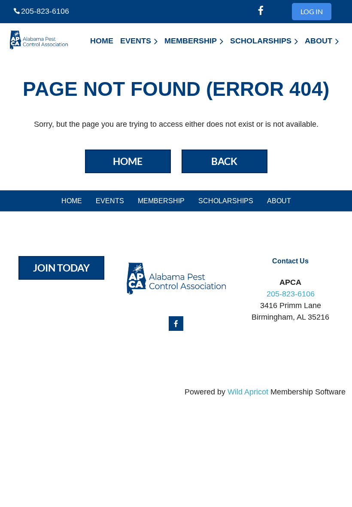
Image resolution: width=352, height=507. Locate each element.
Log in (311, 11)
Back (224, 161)
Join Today (61, 268)
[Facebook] (261, 10)
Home (128, 161)
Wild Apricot (248, 392)
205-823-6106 (45, 11)
